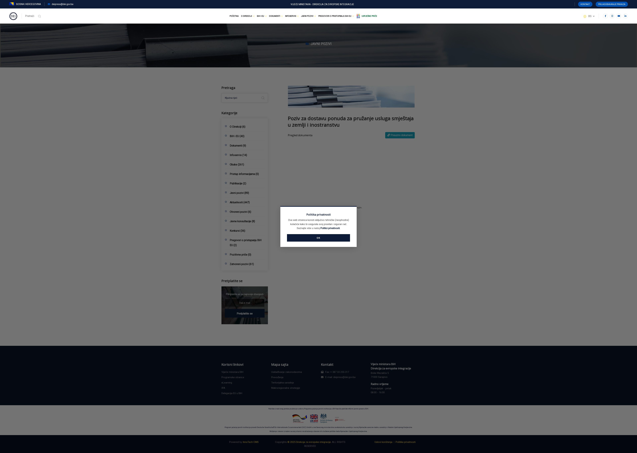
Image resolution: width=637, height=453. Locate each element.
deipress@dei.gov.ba (62, 4)
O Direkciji (246, 16)
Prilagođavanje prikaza (611, 4)
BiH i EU (260, 16)
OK (318, 237)
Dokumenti (274, 16)
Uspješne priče (369, 16)
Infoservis (290, 16)
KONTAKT (585, 4)
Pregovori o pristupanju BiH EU (334, 16)
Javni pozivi (307, 16)
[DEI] (13, 15)
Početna (234, 16)
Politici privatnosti (330, 228)
